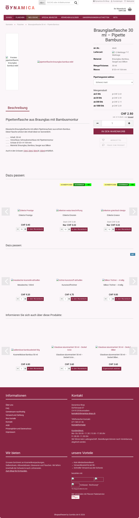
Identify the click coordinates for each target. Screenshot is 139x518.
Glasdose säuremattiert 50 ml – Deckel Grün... (69, 356)
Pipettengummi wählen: (104, 77)
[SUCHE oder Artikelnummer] (75, 2)
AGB (8, 425)
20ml (30, 151)
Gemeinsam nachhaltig (15, 412)
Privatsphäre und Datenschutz (18, 429)
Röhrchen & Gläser (70, 17)
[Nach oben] (7, 514)
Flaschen (20, 17)
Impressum (10, 432)
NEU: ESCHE (33, 17)
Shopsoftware (60, 515)
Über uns (9, 405)
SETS (115, 17)
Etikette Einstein (69, 215)
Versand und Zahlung (15, 415)
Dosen (9, 17)
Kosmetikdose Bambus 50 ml (25, 355)
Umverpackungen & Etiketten (96, 17)
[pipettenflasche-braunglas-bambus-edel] (55, 61)
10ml (25, 151)
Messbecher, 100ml (26, 285)
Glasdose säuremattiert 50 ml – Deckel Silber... (113, 356)
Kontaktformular (79, 425)
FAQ (7, 408)
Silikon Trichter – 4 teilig (113, 285)
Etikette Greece (113, 215)
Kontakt (9, 422)
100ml (42, 151)
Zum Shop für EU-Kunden (16, 471)
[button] (98, 123)
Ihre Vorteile (11, 418)
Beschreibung (17, 108)
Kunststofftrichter (69, 285)
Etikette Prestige (25, 215)
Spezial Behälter (49, 17)
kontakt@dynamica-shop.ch (83, 413)
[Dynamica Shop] (20, 6)
